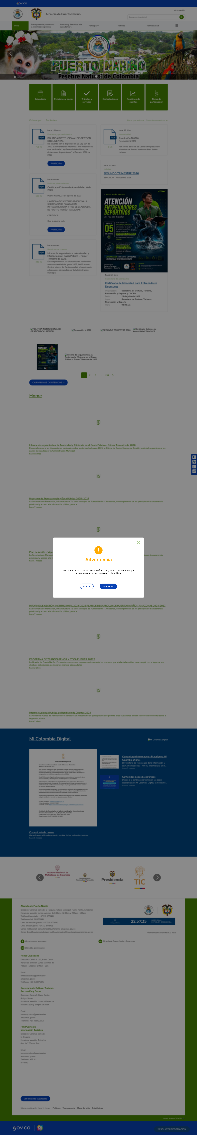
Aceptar (86, 586)
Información (108, 586)
